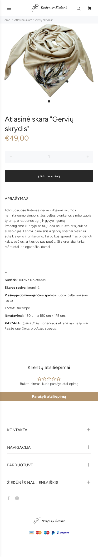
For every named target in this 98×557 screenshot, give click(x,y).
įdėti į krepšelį (49, 176)
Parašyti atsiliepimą (49, 396)
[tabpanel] (49, 61)
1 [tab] (49, 101)
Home (6, 20)
